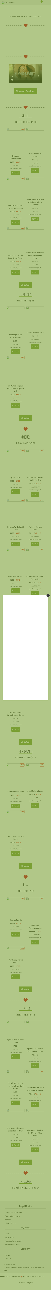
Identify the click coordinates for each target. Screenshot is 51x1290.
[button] (48, 595)
